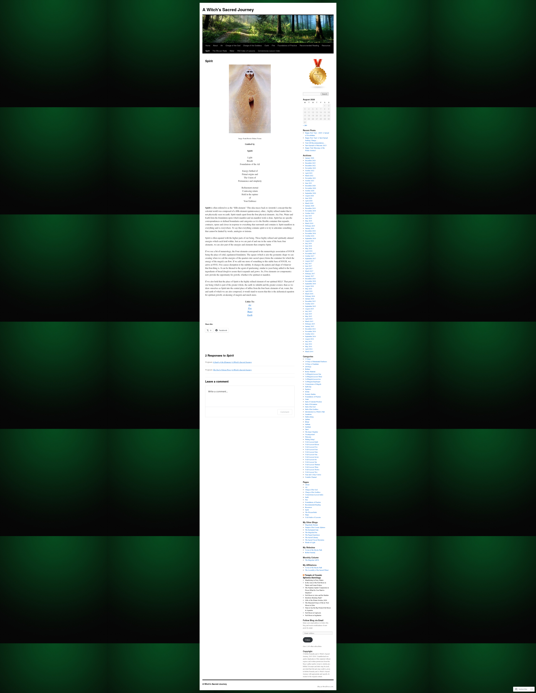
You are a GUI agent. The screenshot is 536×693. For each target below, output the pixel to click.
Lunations (308, 414)
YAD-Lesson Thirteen (312, 464)
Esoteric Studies (310, 394)
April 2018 (308, 251)
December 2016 (310, 278)
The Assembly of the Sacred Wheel (316, 570)
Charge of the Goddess (252, 45)
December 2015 (310, 301)
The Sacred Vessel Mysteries (314, 540)
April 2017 (308, 268)
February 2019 (310, 226)
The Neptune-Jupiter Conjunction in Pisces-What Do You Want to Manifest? (317, 590)
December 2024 (310, 160)
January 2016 (309, 298)
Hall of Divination (311, 404)
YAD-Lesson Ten (311, 462)
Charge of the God (233, 45)
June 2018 (308, 246)
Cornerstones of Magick (313, 384)
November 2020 (310, 188)
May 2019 (308, 221)
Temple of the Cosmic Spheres (315, 527)
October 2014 (309, 334)
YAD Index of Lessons (246, 50)
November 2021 (310, 178)
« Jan (305, 125)
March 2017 (309, 271)
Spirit (207, 50)
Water (232, 50)
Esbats (307, 391)
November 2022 (310, 168)
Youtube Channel (311, 477)
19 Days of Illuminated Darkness (316, 361)
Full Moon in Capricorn (313, 613)
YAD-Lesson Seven (312, 457)
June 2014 (308, 344)
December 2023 (310, 163)
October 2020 (309, 190)
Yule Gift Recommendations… (315, 143)
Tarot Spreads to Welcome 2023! (316, 145)
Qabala (307, 419)
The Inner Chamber (311, 432)
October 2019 (309, 213)
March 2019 (309, 223)
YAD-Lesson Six (311, 459)
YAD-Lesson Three (311, 467)
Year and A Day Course (313, 474)
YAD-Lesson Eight (311, 442)
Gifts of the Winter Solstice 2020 (316, 600)
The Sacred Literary (311, 537)
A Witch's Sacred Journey (228, 9)
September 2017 (310, 258)
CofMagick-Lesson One (313, 374)
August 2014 (309, 339)
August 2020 (309, 195)
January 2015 (309, 326)
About (215, 45)
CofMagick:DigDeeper (312, 381)
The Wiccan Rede (219, 50)
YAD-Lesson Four (311, 449)
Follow (307, 640)
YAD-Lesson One (311, 454)
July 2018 (308, 243)
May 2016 (308, 288)
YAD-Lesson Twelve (312, 469)
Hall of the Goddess (311, 409)
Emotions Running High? (313, 598)
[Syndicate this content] (303, 575)
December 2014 (310, 329)
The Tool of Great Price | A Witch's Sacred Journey (232, 370)
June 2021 (308, 183)
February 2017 (310, 273)
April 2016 (308, 291)
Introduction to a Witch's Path (315, 412)
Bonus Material (310, 371)
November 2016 (310, 281)
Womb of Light (310, 542)
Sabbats (307, 424)
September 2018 (310, 238)
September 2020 (310, 193)
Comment (284, 412)
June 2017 (308, 266)
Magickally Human (311, 525)
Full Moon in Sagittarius (313, 615)
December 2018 (310, 231)
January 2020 (309, 206)
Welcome (308, 437)
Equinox (308, 389)
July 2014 (308, 341)
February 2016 (310, 296)
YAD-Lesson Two (311, 472)
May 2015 (308, 316)
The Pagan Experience (312, 535)
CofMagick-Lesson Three (313, 376)
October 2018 (309, 236)
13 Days (308, 359)
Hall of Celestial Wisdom (313, 402)
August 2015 (309, 309)
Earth (267, 45)
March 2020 (309, 203)
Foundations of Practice (287, 45)
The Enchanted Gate (311, 530)
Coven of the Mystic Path (313, 550)
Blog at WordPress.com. (325, 686)
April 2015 (308, 319)
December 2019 (310, 208)
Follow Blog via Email (313, 620)
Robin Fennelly (310, 552)
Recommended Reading (309, 45)
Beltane (307, 369)
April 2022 (308, 173)
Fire (273, 45)
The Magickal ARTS (312, 560)
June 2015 (308, 314)
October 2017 (309, 256)
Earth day (308, 386)
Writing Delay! (310, 439)
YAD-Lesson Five (311, 447)
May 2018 (308, 248)
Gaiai (307, 399)
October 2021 (309, 180)
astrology (308, 366)
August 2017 (309, 261)
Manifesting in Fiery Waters (314, 580)
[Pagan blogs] (318, 88)
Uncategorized (310, 434)
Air (222, 45)
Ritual (307, 422)
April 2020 (308, 200)
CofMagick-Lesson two (313, 379)
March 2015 (309, 321)
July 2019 (308, 216)
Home (207, 45)
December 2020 (310, 185)
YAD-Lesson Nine (311, 452)
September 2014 (310, 336)
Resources (326, 45)
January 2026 (309, 158)
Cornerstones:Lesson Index (269, 50)
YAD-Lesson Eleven (312, 444)
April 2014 (308, 349)
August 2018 (309, 241)
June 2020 (308, 198)
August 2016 (309, 286)
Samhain (308, 427)
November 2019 (310, 211)
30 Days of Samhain (312, 364)
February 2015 (310, 324)
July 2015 (308, 311)
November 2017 (310, 253)
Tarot (306, 429)
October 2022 (309, 170)
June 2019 (308, 218)
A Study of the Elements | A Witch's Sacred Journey (232, 362)
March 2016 (309, 293)
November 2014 (310, 331)
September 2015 (310, 306)
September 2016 (310, 283)
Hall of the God (310, 407)
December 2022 (310, 165)
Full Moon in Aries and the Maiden (317, 595)
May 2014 (308, 346)
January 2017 (309, 276)
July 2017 (308, 263)
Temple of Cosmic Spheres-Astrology (312, 576)
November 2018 (310, 233)
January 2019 (309, 228)
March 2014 (309, 351)
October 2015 (309, 304)
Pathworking (309, 417)
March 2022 (309, 175)
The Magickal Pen (311, 532)
